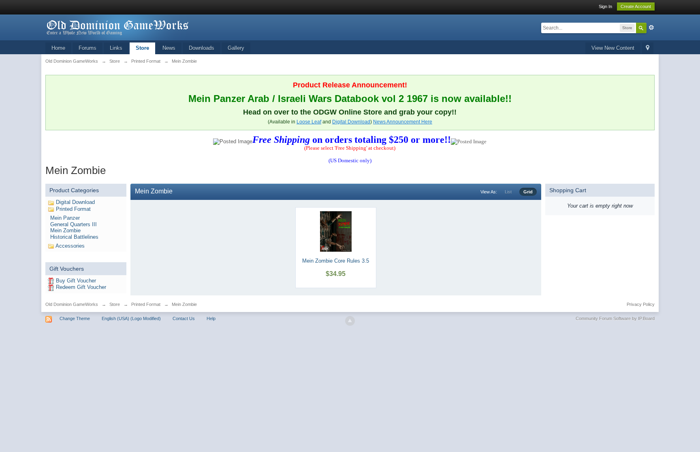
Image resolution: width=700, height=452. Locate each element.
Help (211, 318)
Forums (87, 48)
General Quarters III (73, 224)
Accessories (70, 246)
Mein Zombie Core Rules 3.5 (335, 261)
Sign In (605, 6)
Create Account (636, 6)
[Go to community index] (117, 27)
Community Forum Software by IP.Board (615, 318)
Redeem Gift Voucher (81, 287)
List (508, 191)
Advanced (651, 27)
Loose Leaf (309, 122)
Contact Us (184, 318)
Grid (528, 191)
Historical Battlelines (74, 237)
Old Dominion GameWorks (71, 304)
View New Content (612, 48)
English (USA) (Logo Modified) (131, 318)
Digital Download (351, 122)
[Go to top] (350, 321)
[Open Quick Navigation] (647, 48)
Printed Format (73, 209)
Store (142, 48)
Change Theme (75, 318)
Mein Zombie (65, 230)
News (168, 48)
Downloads (201, 48)
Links (116, 48)
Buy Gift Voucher (76, 281)
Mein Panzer (65, 218)
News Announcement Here (402, 122)
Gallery (236, 48)
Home (58, 48)
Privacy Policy (641, 304)
